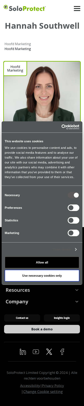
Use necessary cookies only (42, 275)
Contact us (22, 318)
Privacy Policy (53, 385)
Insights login (62, 318)
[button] (77, 8)
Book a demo (42, 329)
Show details (61, 249)
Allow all (42, 262)
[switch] (73, 207)
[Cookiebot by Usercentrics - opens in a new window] (61, 127)
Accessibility (30, 385)
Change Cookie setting (43, 391)
